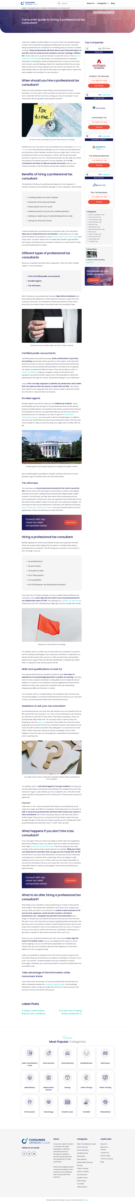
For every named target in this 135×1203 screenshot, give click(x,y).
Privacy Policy (106, 1156)
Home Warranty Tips (95, 219)
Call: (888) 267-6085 (99, 81)
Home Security (82, 1147)
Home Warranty (83, 1150)
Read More (89, 262)
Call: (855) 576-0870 (99, 122)
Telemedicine (82, 1187)
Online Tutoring (82, 1171)
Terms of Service (107, 1159)
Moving (79, 1165)
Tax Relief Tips (93, 241)
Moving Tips (92, 232)
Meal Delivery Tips (94, 227)
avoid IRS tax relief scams (71, 601)
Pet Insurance (82, 1175)
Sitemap (86, 1200)
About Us (90, 3)
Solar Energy (81, 1181)
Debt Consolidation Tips (96, 215)
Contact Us (105, 1153)
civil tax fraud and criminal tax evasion (37, 507)
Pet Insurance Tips (94, 236)
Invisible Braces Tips (95, 222)
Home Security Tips (94, 217)
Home (24, 8)
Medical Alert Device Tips (96, 229)
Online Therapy (82, 1168)
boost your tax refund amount (43, 846)
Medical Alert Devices (85, 1162)
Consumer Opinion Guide (54, 984)
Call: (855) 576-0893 (99, 197)
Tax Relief (80, 1184)
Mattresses (81, 1156)
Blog (113, 3)
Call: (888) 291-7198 (99, 160)
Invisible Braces (82, 1153)
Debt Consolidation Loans (86, 1144)
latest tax (42, 722)
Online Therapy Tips (94, 234)
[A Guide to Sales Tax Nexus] (92, 254)
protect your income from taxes (65, 237)
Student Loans (82, 1178)
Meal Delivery (82, 1159)
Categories (102, 3)
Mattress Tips (92, 224)
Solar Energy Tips (93, 239)
